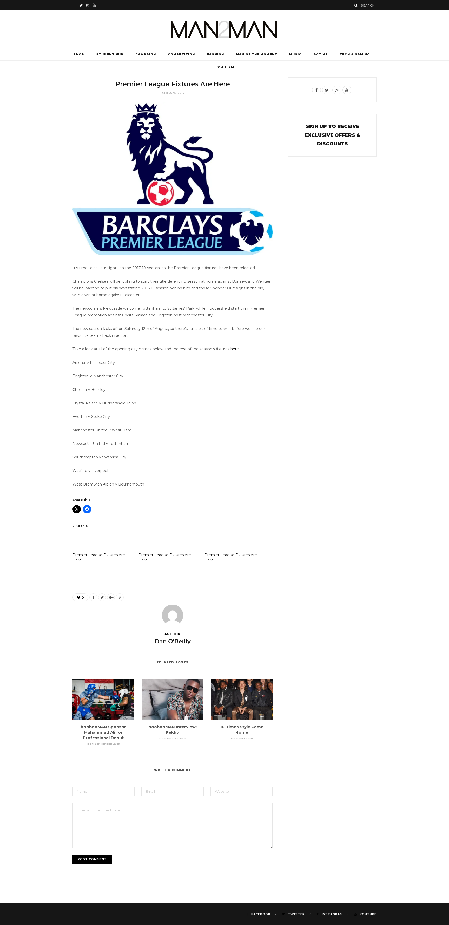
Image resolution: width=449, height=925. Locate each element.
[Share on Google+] (111, 597)
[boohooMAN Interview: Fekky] (172, 699)
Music (295, 54)
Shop (78, 54)
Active (321, 54)
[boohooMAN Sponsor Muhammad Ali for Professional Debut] (103, 699)
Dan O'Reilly (173, 641)
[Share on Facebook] (93, 597)
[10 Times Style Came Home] (242, 699)
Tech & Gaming (355, 54)
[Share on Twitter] (102, 597)
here (234, 349)
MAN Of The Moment (256, 54)
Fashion (215, 54)
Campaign (145, 54)
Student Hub (109, 54)
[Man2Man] (224, 29)
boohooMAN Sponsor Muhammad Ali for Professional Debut (103, 732)
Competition (181, 54)
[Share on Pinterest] (120, 597)
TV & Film (224, 67)
